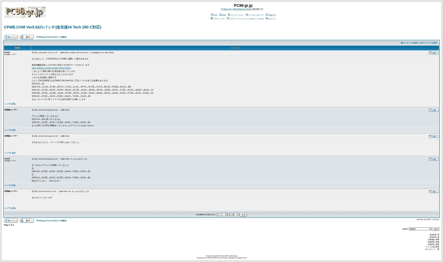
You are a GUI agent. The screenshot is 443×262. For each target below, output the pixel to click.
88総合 (63, 37)
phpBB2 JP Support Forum (238, 258)
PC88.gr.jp (226, 9)
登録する (272, 15)
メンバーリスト (237, 15)
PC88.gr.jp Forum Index (47, 37)
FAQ (215, 15)
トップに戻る (10, 104)
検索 (224, 15)
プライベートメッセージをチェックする (246, 19)
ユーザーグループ (256, 15)
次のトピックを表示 (428, 43)
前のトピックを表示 (409, 43)
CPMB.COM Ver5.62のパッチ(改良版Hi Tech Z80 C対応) (52, 27)
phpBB (216, 256)
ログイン (272, 19)
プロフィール (219, 19)
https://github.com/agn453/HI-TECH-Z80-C (51, 68)
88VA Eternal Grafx (242, 9)
